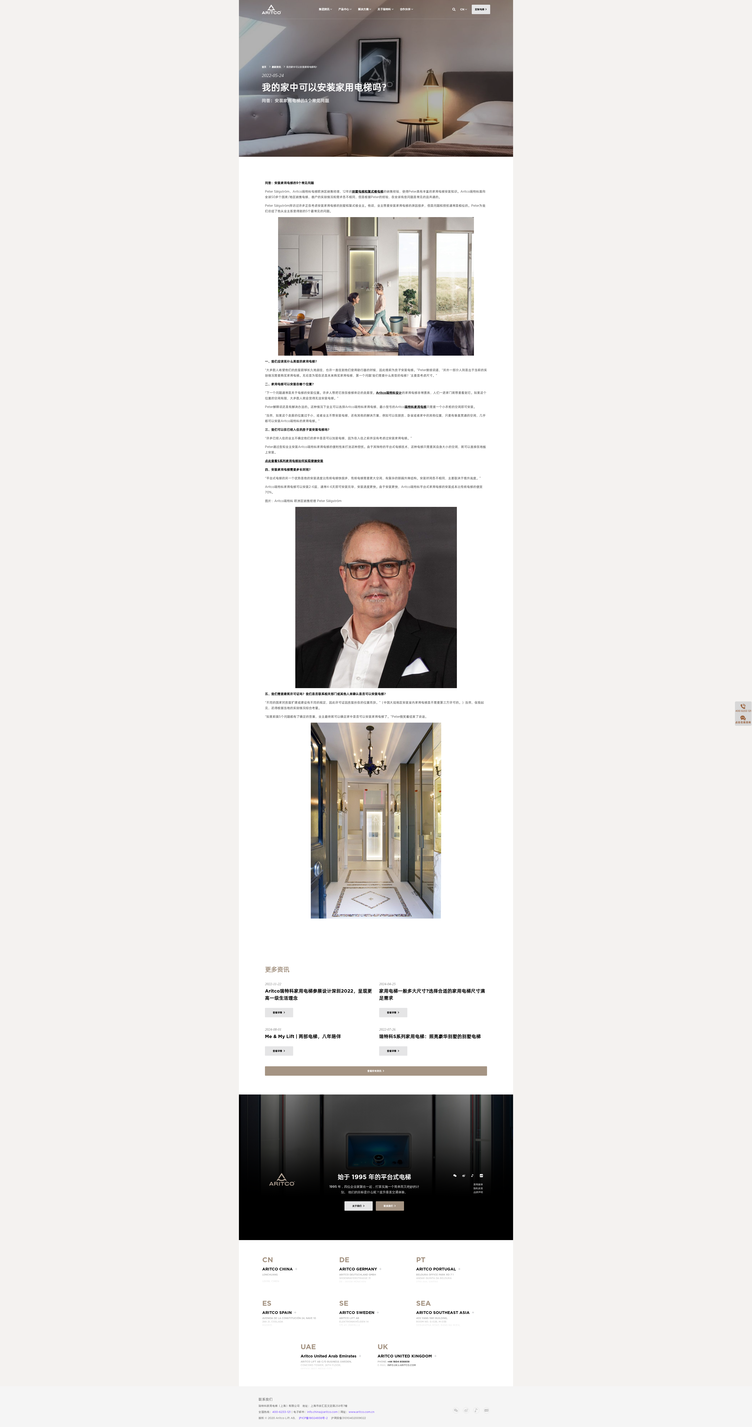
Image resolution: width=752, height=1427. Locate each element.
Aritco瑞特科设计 (389, 393)
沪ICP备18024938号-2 (313, 1418)
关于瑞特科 (384, 9)
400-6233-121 (281, 1411)
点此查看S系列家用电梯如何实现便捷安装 (294, 461)
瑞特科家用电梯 (416, 407)
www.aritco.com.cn (361, 1411)
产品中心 (343, 9)
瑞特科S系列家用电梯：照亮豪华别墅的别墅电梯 (430, 1036)
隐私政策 (478, 1188)
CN (462, 9)
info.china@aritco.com (322, 1411)
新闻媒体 (478, 1184)
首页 (264, 66)
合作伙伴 (405, 9)
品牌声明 (478, 1192)
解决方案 (363, 9)
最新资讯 (276, 66)
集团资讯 (324, 9)
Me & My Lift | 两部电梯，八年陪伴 (303, 1036)
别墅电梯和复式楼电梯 (367, 191)
